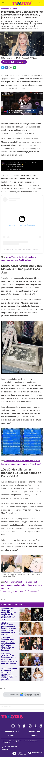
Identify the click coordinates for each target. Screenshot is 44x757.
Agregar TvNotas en (12, 62)
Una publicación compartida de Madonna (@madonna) (22, 249)
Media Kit (5, 749)
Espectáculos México (9, 8)
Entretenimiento (11, 732)
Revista (33, 735)
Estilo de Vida (34, 732)
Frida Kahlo (19, 592)
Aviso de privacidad (10, 746)
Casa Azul (6, 592)
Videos (11, 735)
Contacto (5, 748)
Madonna (33, 592)
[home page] (22, 3)
